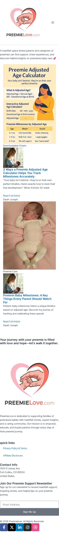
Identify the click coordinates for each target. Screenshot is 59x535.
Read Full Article (11, 195)
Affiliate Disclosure (13, 455)
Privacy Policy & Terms (15, 448)
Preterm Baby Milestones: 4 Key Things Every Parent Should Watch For (27, 298)
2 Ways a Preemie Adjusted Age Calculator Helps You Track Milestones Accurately (25, 173)
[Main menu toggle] (53, 22)
